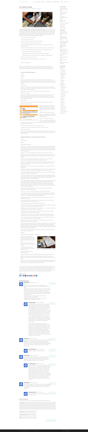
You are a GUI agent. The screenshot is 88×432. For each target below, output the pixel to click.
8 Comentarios (39, 8)
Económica (62, 93)
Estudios (61, 96)
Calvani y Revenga (62, 27)
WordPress (37, 430)
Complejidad (62, 74)
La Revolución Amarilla (34, 366)
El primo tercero (62, 16)
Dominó (61, 75)
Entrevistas (62, 94)
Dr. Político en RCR (63, 91)
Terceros (61, 71)
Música (61, 83)
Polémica (61, 105)
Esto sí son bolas (62, 24)
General (61, 99)
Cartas (61, 90)
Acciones (61, 85)
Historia (61, 80)
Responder (52, 283)
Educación (62, 77)
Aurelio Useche (26, 282)
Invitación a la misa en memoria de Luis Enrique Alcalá (64, 9)
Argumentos (62, 87)
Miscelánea (61, 67)
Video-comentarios (63, 111)
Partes (61, 68)
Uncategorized (62, 113)
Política (35, 8)
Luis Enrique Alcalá (23, 8)
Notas (32, 8)
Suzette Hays (26, 338)
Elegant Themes (26, 430)
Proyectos (62, 108)
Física (61, 78)
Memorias (62, 102)
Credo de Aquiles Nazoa (63, 11)
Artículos (61, 88)
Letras (61, 81)
